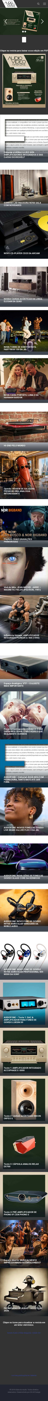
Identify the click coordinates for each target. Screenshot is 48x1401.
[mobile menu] (44, 4)
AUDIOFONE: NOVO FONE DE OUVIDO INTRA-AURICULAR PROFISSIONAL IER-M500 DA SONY (24, 971)
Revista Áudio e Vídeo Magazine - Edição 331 (24, 1333)
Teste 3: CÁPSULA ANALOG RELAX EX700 (21, 1165)
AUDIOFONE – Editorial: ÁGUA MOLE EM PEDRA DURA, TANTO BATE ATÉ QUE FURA (24, 779)
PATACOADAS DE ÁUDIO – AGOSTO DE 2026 (23, 1309)
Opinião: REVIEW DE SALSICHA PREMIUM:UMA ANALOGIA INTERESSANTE (19, 491)
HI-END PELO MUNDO (14, 445)
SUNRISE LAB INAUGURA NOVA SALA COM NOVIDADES (22, 203)
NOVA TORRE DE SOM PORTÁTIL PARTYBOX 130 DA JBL (20, 348)
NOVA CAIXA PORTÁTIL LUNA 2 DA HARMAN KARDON (21, 396)
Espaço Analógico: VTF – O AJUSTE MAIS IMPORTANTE (22, 684)
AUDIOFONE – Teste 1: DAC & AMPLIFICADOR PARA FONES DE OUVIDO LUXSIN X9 (20, 1020)
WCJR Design (35, 1392)
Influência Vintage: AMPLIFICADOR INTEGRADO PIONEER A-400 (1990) (21, 636)
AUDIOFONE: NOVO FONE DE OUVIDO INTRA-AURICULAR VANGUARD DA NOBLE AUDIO (22, 923)
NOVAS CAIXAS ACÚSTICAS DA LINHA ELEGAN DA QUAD (23, 300)
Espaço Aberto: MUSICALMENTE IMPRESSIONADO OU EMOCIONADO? (22, 1261)
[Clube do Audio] (10, 4)
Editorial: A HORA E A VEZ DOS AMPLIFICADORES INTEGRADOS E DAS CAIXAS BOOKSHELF (23, 154)
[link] (24, 81)
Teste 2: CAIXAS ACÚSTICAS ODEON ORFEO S (22, 1117)
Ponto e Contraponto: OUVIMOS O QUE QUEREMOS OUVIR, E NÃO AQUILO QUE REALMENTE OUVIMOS (23, 731)
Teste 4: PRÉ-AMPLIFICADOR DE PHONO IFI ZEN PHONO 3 (20, 1213)
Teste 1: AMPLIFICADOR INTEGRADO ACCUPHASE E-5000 (22, 1069)
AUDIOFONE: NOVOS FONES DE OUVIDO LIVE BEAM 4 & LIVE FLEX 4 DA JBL (24, 828)
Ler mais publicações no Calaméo (24, 1375)
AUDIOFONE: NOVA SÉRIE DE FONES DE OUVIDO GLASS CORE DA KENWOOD (23, 876)
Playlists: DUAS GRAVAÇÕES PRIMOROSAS (18, 540)
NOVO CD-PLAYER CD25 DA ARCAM (22, 253)
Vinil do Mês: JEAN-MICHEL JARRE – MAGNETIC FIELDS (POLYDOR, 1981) (22, 588)
